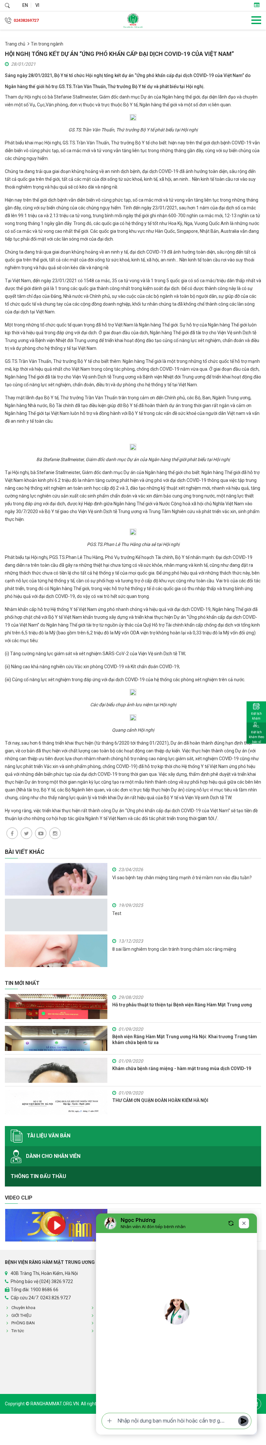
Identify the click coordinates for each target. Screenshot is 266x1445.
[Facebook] (12, 833)
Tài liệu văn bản (48, 1136)
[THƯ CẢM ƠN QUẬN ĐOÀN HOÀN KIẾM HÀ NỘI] (56, 1102)
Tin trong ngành (47, 43)
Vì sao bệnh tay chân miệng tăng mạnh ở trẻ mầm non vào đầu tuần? (182, 877)
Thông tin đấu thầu (38, 1176)
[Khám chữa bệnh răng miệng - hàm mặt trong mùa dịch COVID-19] (56, 1070)
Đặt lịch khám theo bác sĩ (256, 737)
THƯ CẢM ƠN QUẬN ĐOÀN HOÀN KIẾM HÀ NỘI (160, 1100)
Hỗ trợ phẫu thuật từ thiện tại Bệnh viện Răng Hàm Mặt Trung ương (182, 1004)
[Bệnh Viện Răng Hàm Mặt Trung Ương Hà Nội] (133, 20)
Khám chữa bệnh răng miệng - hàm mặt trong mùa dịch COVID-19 (181, 1068)
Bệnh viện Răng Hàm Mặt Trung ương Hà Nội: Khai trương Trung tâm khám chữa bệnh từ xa (184, 1039)
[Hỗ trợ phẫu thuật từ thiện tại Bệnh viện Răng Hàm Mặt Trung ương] (56, 1006)
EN (25, 5)
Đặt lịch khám (256, 716)
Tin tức (17, 1330)
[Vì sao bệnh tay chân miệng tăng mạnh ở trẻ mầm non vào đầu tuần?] (56, 891)
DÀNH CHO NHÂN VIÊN (52, 1156)
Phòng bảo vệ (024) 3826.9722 (42, 1281)
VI (37, 5)
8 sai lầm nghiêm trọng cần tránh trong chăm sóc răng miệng (174, 949)
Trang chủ (15, 43)
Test (116, 913)
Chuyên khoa (23, 1307)
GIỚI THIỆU (21, 1315)
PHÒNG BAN (23, 1322)
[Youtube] (40, 833)
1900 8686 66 (44, 1289)
